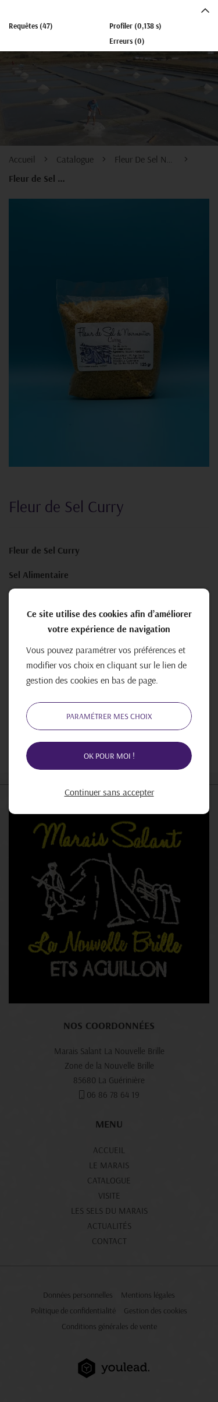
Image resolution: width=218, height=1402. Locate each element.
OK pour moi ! (109, 756)
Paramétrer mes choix (109, 716)
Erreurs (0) (127, 40)
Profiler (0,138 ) (135, 25)
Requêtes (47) (31, 25)
